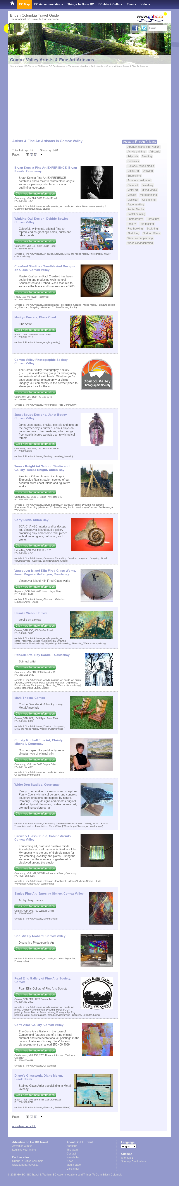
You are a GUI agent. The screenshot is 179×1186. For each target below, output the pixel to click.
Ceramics (133, 161)
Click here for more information (35, 193)
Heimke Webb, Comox (30, 613)
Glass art (132, 185)
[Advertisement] (89, 101)
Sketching (133, 233)
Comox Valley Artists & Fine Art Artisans (52, 59)
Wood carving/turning (140, 243)
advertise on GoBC (24, 1126)
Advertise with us (22, 1146)
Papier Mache (135, 209)
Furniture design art (139, 180)
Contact (71, 1153)
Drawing (148, 170)
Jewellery (147, 185)
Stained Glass (151, 233)
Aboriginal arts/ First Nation (143, 146)
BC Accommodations (48, 4)
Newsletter (73, 1157)
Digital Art (133, 170)
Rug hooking (135, 228)
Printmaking (147, 223)
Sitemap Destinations (133, 1161)
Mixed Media (149, 190)
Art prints (132, 156)
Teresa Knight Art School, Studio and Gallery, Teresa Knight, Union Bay (42, 467)
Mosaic (131, 194)
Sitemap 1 (127, 1157)
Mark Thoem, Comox (29, 697)
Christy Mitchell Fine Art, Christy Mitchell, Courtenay (38, 741)
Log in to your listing (24, 1149)
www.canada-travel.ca (25, 1164)
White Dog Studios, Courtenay (37, 784)
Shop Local (18, 13)
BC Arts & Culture (110, 4)
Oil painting (149, 199)
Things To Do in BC (80, 4)
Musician (132, 199)
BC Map (24, 4)
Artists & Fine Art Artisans (135, 66)
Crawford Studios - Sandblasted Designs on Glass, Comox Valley (44, 268)
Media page (74, 1164)
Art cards (155, 151)
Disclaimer (73, 1168)
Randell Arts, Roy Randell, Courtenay (42, 655)
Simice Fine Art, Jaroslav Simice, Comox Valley (49, 893)
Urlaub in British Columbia (27, 1161)
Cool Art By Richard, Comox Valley (39, 936)
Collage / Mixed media (140, 166)
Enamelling (134, 175)
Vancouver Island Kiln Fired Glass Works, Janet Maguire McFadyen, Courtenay (45, 572)
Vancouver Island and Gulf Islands (85, 66)
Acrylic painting (136, 151)
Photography (135, 218)
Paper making (135, 204)
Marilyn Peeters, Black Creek (35, 317)
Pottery (131, 223)
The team (72, 1149)
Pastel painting (136, 214)
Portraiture (153, 218)
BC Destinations (57, 66)
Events (131, 4)
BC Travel (29, 66)
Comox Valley (113, 66)
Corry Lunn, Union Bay (31, 520)
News (70, 1161)
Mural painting (148, 194)
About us (72, 1146)
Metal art (132, 190)
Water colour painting (140, 238)
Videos (145, 4)
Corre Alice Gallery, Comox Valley (39, 1025)
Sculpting (152, 228)
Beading (147, 156)
